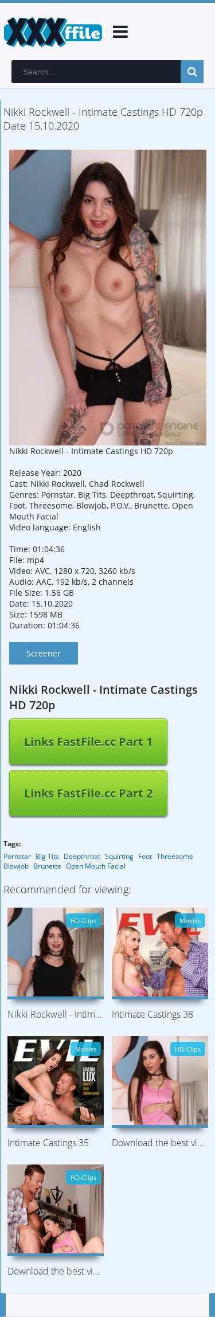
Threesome (175, 856)
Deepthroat (82, 856)
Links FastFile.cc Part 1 (88, 741)
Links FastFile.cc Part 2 (88, 793)
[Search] (192, 71)
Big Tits (47, 856)
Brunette (47, 866)
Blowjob (16, 866)
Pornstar (17, 856)
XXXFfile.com (51, 31)
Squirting (119, 856)
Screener (43, 653)
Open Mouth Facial (96, 866)
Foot (145, 856)
